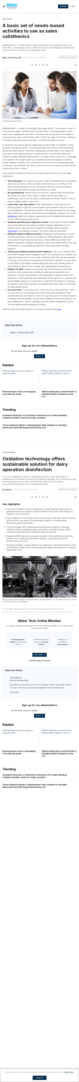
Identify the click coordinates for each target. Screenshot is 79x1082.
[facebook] (32, 65)
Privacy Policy (69, 1072)
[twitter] (39, 65)
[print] (75, 65)
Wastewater (7, 19)
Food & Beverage (8, 452)
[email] (47, 65)
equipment (12, 216)
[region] (39, 1075)
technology (12, 231)
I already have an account (39, 660)
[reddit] (43, 65)
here (59, 309)
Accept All (39, 1078)
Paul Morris (7, 489)
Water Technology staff (12, 57)
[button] (4, 6)
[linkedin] (36, 65)
